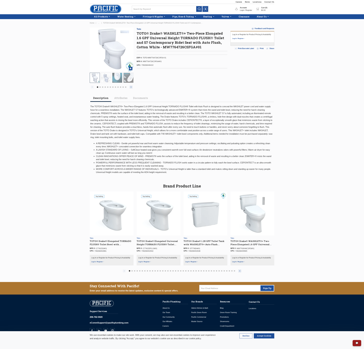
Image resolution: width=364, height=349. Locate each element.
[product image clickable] (95, 78)
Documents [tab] (140, 98)
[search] (199, 9)
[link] (199, 9)
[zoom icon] (130, 68)
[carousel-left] (92, 87)
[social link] (93, 330)
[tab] (100, 99)
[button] (97, 87)
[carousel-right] (131, 87)
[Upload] (205, 9)
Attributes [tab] (120, 98)
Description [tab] (100, 98)
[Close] (245, 335)
